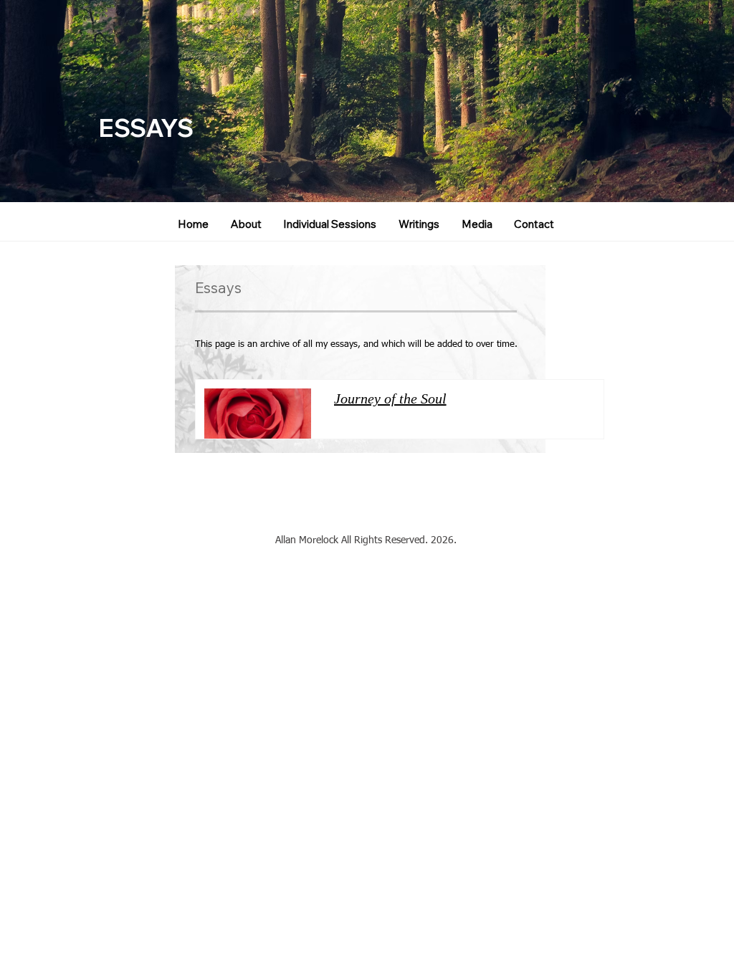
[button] (420, 224)
